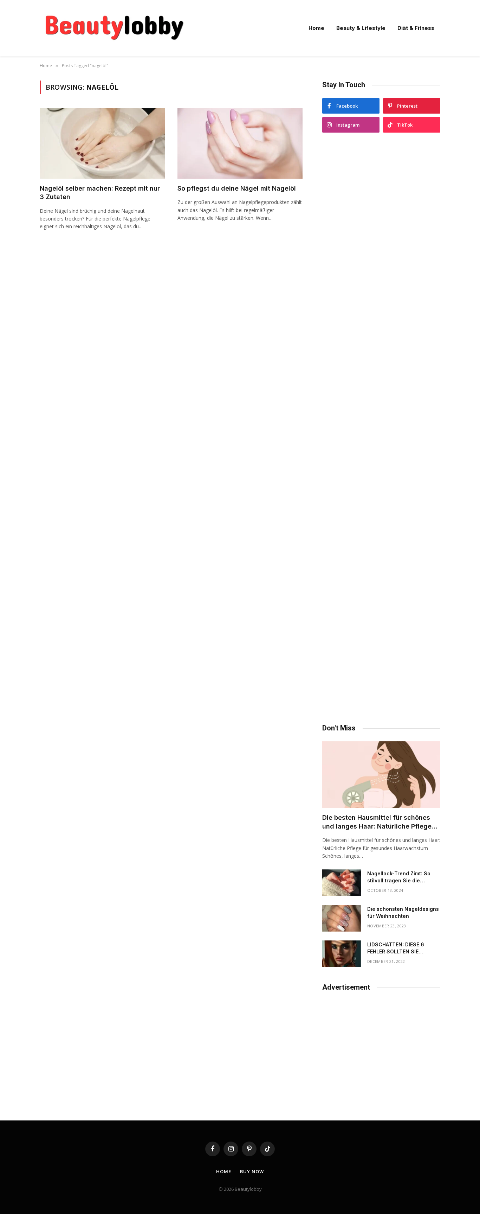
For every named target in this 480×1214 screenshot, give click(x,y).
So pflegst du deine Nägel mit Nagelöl (236, 188)
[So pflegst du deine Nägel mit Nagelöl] (240, 143)
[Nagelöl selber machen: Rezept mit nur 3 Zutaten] (102, 143)
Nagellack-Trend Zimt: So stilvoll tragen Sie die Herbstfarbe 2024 (398, 877)
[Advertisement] (381, 428)
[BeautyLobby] (114, 28)
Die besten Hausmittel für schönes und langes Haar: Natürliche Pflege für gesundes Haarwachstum (377, 822)
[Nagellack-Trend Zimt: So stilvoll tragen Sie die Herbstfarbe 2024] (341, 882)
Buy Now (252, 1171)
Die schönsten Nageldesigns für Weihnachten (403, 912)
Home (316, 28)
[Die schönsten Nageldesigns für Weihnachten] (341, 918)
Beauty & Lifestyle (360, 28)
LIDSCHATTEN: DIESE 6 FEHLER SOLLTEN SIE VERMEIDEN (395, 948)
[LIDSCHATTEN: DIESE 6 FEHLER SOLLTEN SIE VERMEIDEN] (341, 953)
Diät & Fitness (415, 28)
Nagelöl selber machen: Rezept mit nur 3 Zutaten (100, 192)
